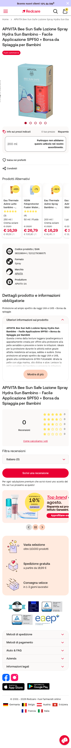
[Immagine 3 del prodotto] (35, 123)
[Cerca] (55, 11)
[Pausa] (35, 527)
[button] (35, 320)
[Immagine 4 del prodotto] (40, 123)
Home (5, 19)
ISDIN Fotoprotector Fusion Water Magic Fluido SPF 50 (31, 204)
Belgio (31, 704)
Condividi (12, 168)
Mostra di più (35, 374)
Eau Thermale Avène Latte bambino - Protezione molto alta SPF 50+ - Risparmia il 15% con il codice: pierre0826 (12, 204)
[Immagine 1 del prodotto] (25, 123)
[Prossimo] (42, 527)
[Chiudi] (67, 3)
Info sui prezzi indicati (19, 131)
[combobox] (35, 459)
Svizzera (63, 704)
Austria (47, 704)
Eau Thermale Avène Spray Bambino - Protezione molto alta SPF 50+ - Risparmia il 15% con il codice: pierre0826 (52, 204)
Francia (32, 711)
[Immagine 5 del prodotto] (45, 123)
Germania (14, 704)
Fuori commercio (11, 53)
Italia (46, 711)
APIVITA (19, 273)
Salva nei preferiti (16, 160)
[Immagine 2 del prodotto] (30, 123)
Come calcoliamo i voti (35, 441)
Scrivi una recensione (35, 473)
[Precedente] (29, 527)
